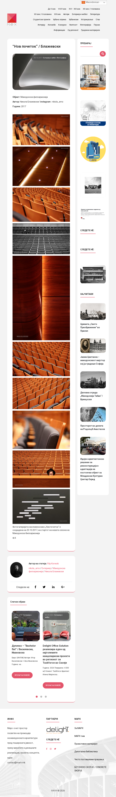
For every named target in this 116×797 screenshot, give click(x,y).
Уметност (73, 25)
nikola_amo (34, 568)
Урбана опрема (59, 19)
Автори (66, 14)
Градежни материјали (90, 30)
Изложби (52, 25)
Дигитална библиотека (86, 751)
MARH (54, 790)
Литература (95, 14)
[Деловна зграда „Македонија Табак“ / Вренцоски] (93, 380)
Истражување (87, 19)
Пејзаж (97, 25)
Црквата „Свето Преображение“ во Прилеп (90, 327)
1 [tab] (36, 696)
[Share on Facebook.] (35, 587)
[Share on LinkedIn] (53, 587)
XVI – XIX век (74, 9)
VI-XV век (62, 9)
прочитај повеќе (22, 675)
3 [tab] (45, 696)
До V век (51, 9)
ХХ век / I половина (91, 9)
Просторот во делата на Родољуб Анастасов (92, 427)
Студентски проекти (41, 19)
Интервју (41, 25)
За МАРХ (78, 728)
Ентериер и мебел (79, 14)
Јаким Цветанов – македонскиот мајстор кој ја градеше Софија (92, 360)
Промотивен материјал (85, 744)
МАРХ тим (79, 736)
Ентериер (46, 568)
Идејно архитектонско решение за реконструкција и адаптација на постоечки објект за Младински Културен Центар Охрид (92, 469)
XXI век (57, 14)
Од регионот (73, 30)
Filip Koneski (53, 563)
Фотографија (85, 25)
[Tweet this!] (44, 587)
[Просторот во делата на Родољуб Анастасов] (93, 414)
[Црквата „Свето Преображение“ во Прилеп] (93, 311)
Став (98, 19)
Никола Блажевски (54, 571)
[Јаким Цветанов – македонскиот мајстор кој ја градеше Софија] (93, 345)
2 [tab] (41, 696)
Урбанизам (73, 19)
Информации (59, 30)
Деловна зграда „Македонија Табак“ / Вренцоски (91, 396)
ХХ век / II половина (43, 14)
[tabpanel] (25, 644)
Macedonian (92, 2)
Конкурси (62, 25)
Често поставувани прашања (89, 759)
